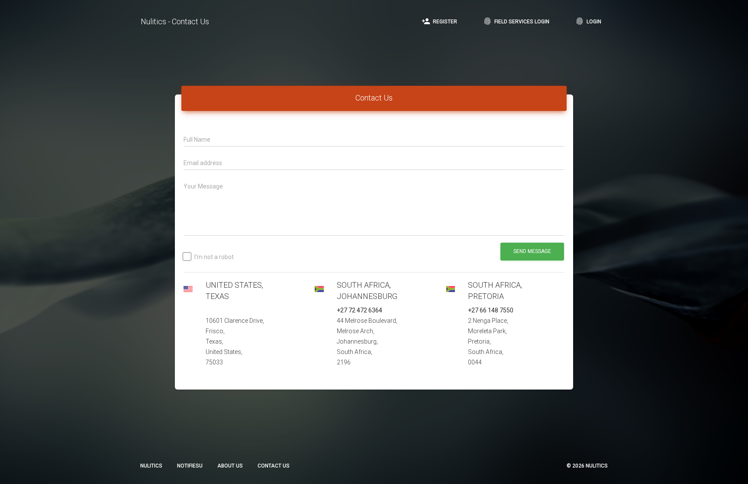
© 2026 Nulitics (587, 466)
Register (439, 21)
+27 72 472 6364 (359, 310)
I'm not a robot (214, 256)
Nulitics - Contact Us (175, 21)
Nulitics (151, 466)
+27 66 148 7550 (490, 310)
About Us (230, 466)
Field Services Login (516, 21)
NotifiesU (190, 466)
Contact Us (274, 466)
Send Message (532, 251)
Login (588, 21)
